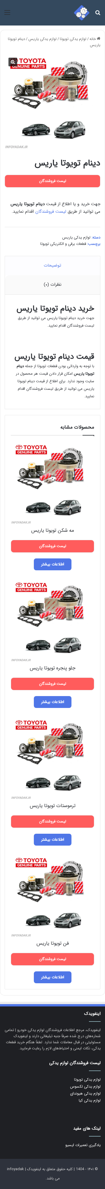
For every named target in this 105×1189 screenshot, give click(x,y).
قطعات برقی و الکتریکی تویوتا (63, 244)
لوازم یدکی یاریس (42, 39)
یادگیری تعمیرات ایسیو (83, 1145)
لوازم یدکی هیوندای (85, 1093)
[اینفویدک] (81, 12)
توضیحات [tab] (52, 265)
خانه (93, 39)
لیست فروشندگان (50, 211)
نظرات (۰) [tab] (53, 284)
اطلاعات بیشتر (52, 564)
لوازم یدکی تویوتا (73, 39)
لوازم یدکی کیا (90, 1100)
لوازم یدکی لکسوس (85, 1087)
